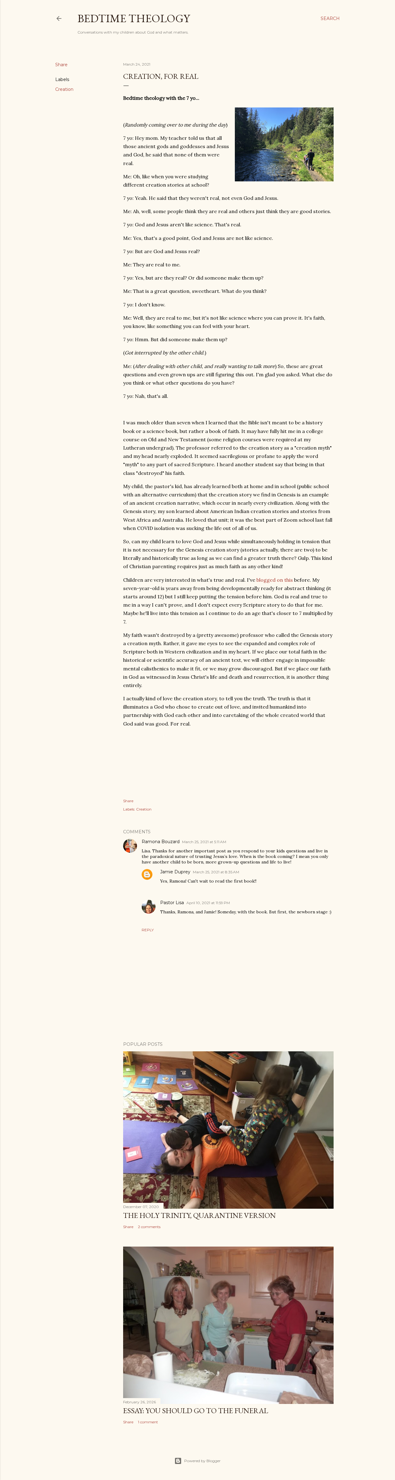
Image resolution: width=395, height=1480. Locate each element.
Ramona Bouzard (161, 841)
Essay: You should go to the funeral (195, 1410)
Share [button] (61, 64)
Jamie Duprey (175, 872)
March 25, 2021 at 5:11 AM (204, 841)
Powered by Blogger (202, 1460)
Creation (64, 89)
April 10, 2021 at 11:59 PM (208, 902)
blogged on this (274, 580)
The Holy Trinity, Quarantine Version (199, 1215)
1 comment (148, 1422)
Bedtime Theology (133, 18)
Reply (148, 930)
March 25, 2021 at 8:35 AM (216, 872)
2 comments (149, 1226)
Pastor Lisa (172, 902)
